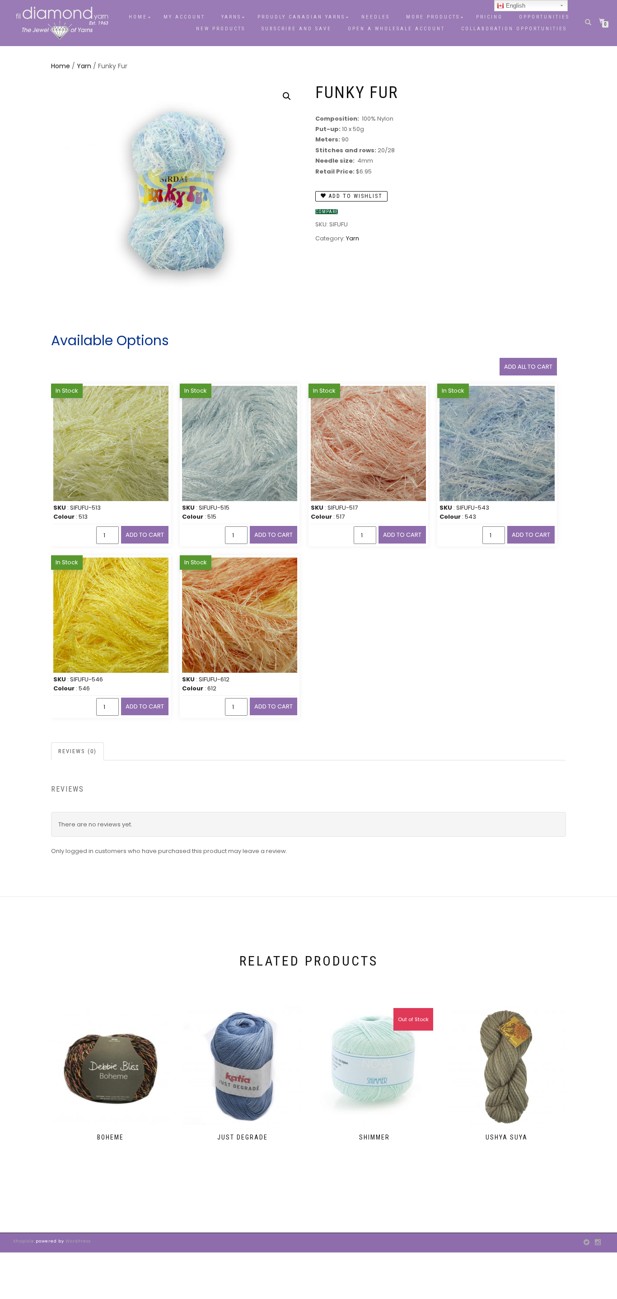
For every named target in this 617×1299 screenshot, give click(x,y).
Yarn (84, 65)
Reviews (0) (77, 751)
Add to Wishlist (355, 196)
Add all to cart (528, 366)
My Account (184, 17)
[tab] (78, 751)
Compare (326, 211)
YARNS (231, 17)
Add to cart (145, 534)
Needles (375, 17)
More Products (433, 17)
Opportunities (544, 17)
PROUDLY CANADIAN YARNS (301, 17)
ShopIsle (25, 1241)
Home (138, 17)
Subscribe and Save (297, 29)
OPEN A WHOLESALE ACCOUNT (396, 29)
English (514, 5)
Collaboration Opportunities (515, 29)
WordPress (77, 1241)
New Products (220, 29)
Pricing (489, 17)
